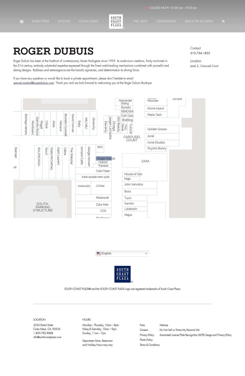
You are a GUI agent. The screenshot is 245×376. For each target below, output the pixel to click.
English (106, 253)
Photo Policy (146, 340)
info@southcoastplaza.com (47, 337)
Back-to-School (199, 21)
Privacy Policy (147, 335)
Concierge (89, 21)
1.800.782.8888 (43, 333)
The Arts (140, 21)
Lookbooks (166, 21)
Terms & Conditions (150, 345)
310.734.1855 (200, 53)
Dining (64, 21)
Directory (41, 21)
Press (142, 325)
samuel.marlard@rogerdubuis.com (33, 83)
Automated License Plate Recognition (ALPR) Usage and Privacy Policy (195, 335)
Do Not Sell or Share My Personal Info (180, 330)
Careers (144, 330)
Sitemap (164, 325)
